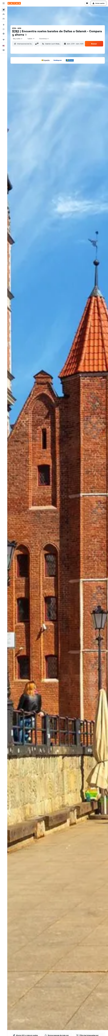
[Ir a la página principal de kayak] (14, 3)
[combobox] (44, 39)
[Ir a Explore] (3, 25)
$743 (15, 31)
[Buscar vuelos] (3, 10)
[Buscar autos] (3, 19)
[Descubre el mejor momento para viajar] (3, 34)
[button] (3, 3)
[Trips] (3, 40)
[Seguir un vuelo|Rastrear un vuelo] (3, 29)
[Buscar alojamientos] (3, 14)
